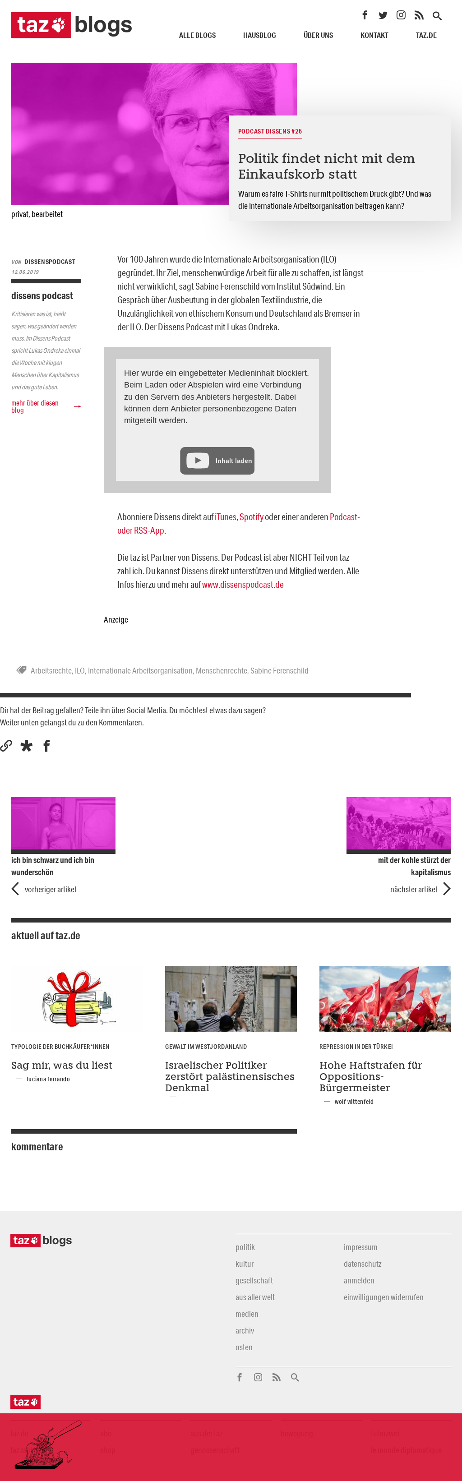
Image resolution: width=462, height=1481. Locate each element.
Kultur (245, 1264)
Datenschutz (362, 1264)
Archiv (245, 1330)
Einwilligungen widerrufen (384, 1297)
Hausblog (259, 35)
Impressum (361, 1247)
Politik (245, 1247)
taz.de (426, 35)
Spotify (251, 516)
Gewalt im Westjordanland (206, 1047)
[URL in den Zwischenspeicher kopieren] (6, 746)
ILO (80, 670)
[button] (26, 746)
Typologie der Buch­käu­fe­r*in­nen (60, 1047)
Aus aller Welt (255, 1297)
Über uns (318, 35)
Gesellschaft (254, 1280)
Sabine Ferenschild (279, 670)
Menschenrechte (221, 670)
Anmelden (359, 1280)
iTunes (225, 516)
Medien (247, 1314)
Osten (244, 1347)
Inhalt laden (234, 460)
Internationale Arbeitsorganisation (140, 670)
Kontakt (374, 35)
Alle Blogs (197, 35)
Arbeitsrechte (51, 670)
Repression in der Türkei (356, 1047)
